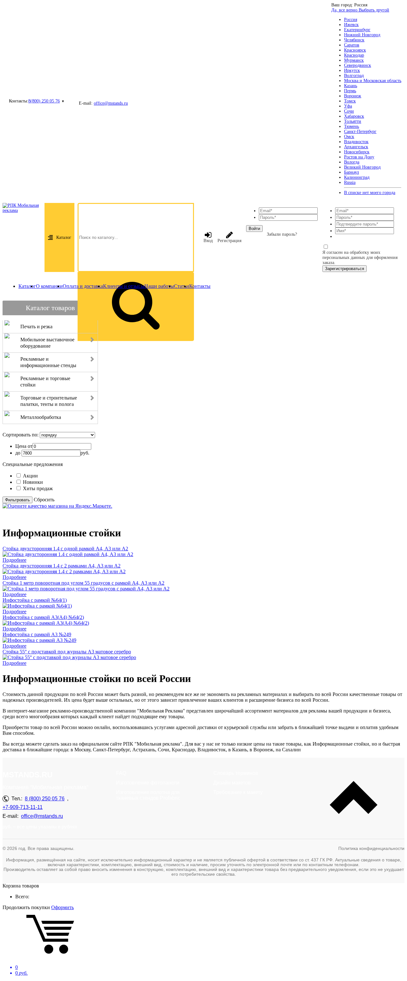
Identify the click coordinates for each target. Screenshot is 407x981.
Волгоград (354, 75)
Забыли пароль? (282, 234)
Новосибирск (356, 152)
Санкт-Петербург (360, 131)
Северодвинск (357, 65)
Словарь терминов (235, 773)
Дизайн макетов (232, 782)
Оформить (62, 907)
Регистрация (229, 240)
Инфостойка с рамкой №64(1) (35, 600)
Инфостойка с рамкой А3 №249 (37, 634)
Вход (208, 240)
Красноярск (355, 50)
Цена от (23, 446)
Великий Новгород (362, 167)
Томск (350, 101)
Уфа (348, 106)
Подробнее (14, 560)
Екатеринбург (357, 29)
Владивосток (356, 141)
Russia (349, 182)
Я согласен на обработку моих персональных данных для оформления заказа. (359, 257)
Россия (350, 19)
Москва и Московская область (372, 80)
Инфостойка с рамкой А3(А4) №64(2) (43, 617)
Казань (350, 85)
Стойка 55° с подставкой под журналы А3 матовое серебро (67, 651)
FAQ (121, 773)
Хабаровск (354, 116)
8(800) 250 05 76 (44, 101)
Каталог (63, 237)
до (17, 453)
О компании (49, 286)
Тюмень (351, 126)
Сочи (349, 111)
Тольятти (352, 121)
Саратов (351, 45)
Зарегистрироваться (344, 268)
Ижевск (351, 24)
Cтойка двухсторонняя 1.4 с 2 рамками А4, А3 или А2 (62, 565)
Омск (349, 136)
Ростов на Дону (359, 157)
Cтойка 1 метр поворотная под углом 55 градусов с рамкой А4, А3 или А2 (83, 583)
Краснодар (354, 55)
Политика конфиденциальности (371, 848)
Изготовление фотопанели (147, 782)
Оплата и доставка (83, 286)
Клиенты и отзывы (123, 286)
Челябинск (354, 40)
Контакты (199, 286)
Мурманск (354, 60)
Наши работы (159, 286)
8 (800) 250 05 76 (45, 798)
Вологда (351, 162)
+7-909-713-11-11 (23, 807)
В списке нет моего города (369, 192)
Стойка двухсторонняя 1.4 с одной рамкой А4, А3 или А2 (65, 548)
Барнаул (351, 172)
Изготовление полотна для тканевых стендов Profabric (148, 795)
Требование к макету (238, 792)
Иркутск (352, 70)
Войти (254, 228)
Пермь (350, 90)
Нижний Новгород (362, 34)
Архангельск (356, 146)
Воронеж (352, 96)
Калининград (356, 177)
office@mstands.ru (111, 103)
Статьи (181, 286)
